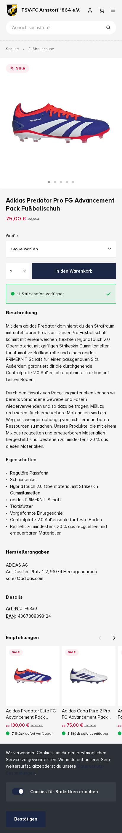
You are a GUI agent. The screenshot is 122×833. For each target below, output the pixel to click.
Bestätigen (25, 819)
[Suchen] (108, 28)
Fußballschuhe (41, 49)
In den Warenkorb (74, 271)
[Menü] (113, 10)
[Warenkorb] (101, 10)
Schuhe (12, 49)
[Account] (90, 10)
